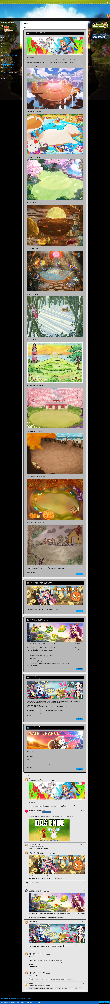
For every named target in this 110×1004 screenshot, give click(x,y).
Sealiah (5, 25)
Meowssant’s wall (40, 846)
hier (51, 764)
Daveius (5, 65)
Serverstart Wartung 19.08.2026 (9, 70)
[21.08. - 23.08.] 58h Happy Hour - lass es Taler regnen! (41, 582)
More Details (102, 1002)
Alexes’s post (33, 811)
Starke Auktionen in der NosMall (9, 64)
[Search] (107, 1)
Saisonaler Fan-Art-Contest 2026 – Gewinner (39, 32)
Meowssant (16, 46)
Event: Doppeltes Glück (8, 67)
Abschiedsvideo (60, 816)
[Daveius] (26, 884)
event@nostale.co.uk (77, 567)
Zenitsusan (5, 57)
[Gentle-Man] (26, 825)
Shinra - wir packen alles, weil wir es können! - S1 (61, 811)
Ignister (31, 983)
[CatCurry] (26, 846)
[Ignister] (26, 986)
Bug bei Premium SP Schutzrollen (44, 985)
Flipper (31, 728)
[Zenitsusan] (26, 792)
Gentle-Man (32, 810)
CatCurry (31, 844)
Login (103, 1)
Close (107, 1002)
